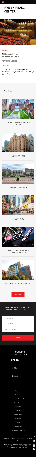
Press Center (18, 402)
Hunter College (18, 156)
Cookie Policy (18, 426)
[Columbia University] (18, 174)
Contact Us (18, 395)
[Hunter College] (18, 142)
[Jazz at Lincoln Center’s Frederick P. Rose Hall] (18, 237)
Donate (18, 422)
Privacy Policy (18, 414)
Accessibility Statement (18, 430)
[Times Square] (18, 205)
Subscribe (18, 406)
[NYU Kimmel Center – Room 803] (18, 270)
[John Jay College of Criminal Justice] (18, 109)
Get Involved (18, 418)
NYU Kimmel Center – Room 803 (18, 284)
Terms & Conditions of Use (18, 399)
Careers (18, 410)
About (18, 387)
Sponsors (18, 391)
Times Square (18, 219)
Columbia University (18, 187)
